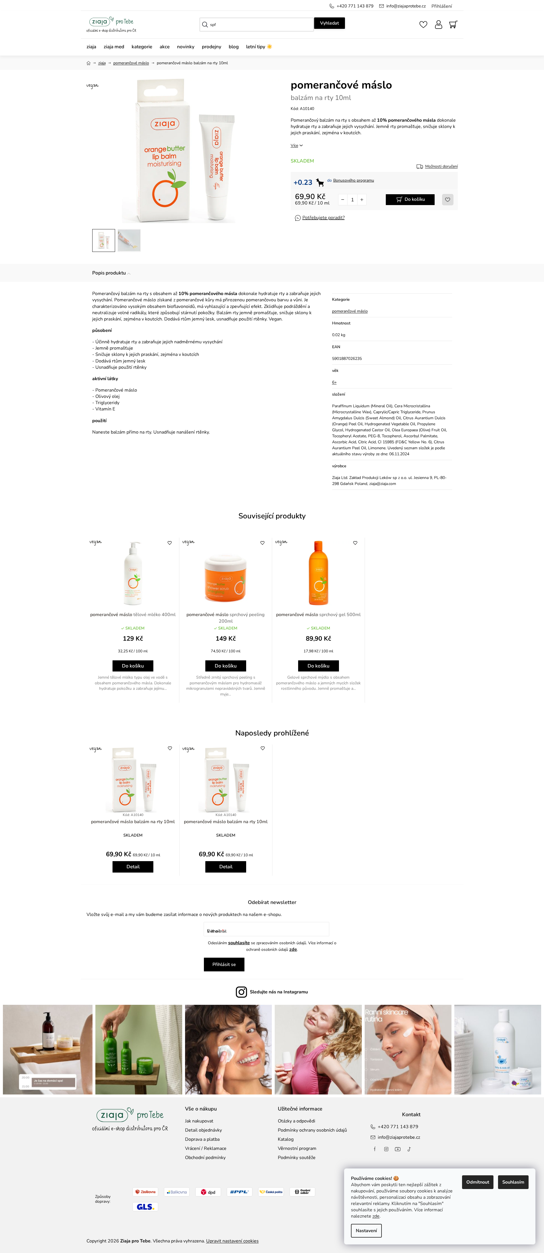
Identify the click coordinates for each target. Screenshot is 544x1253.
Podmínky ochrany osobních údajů (312, 1130)
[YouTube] (398, 1149)
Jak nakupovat (199, 1121)
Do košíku (415, 199)
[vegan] (133, 573)
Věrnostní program (297, 1148)
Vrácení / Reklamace (205, 1148)
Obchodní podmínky (205, 1157)
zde (376, 1216)
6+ (334, 382)
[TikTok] (409, 1149)
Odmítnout (477, 1182)
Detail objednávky (203, 1130)
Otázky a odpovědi (296, 1121)
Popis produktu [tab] (109, 273)
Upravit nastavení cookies (232, 1241)
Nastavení (366, 1231)
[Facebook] (375, 1149)
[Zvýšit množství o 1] (361, 199)
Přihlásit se (224, 964)
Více (294, 145)
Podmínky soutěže (297, 1157)
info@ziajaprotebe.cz (406, 6)
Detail (133, 866)
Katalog (286, 1139)
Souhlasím (513, 1182)
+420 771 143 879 (355, 6)
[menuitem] (93, 47)
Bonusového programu (353, 180)
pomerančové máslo (350, 311)
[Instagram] (386, 1149)
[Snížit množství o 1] (343, 199)
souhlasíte (239, 943)
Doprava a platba (202, 1139)
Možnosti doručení (441, 166)
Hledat (329, 23)
